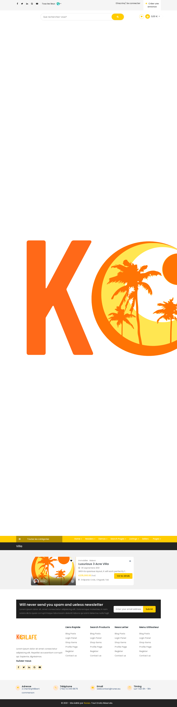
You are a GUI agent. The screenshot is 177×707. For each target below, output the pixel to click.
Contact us (71, 655)
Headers (89, 538)
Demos (102, 538)
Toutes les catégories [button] (38, 539)
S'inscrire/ (121, 3)
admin (42, 581)
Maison (93, 560)
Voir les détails (123, 576)
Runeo (87, 703)
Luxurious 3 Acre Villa (93, 564)
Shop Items (71, 642)
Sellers (145, 538)
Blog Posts (70, 633)
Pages (156, 538)
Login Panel (71, 638)
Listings (133, 538)
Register (69, 651)
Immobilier (83, 560)
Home (77, 538)
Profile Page (71, 646)
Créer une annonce (153, 5)
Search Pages (118, 538)
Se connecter (133, 3)
